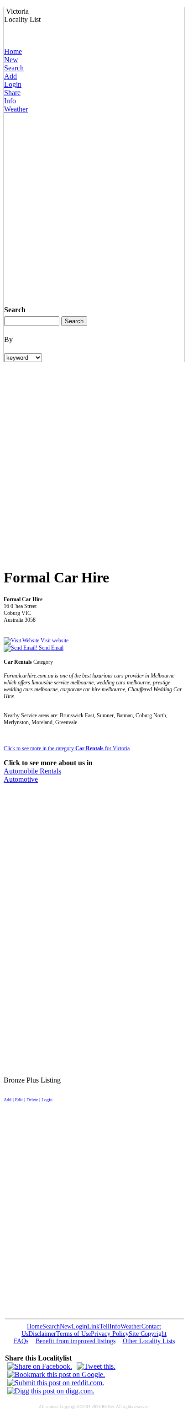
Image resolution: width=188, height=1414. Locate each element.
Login (12, 84)
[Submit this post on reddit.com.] (55, 1383)
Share (12, 92)
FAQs (21, 1341)
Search (14, 68)
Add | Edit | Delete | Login (28, 1099)
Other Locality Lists (149, 1341)
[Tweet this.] (96, 1366)
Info (10, 101)
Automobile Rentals (32, 771)
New (11, 60)
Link (93, 1326)
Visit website (53, 640)
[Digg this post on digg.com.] (51, 1391)
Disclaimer (42, 1333)
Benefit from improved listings (75, 1341)
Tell (104, 1326)
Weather (16, 109)
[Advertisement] (94, 207)
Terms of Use (73, 1333)
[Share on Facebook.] (39, 1366)
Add (10, 76)
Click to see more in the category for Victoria (67, 748)
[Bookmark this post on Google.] (56, 1374)
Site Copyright (148, 1333)
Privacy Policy (110, 1333)
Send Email (50, 648)
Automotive (21, 779)
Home (13, 51)
